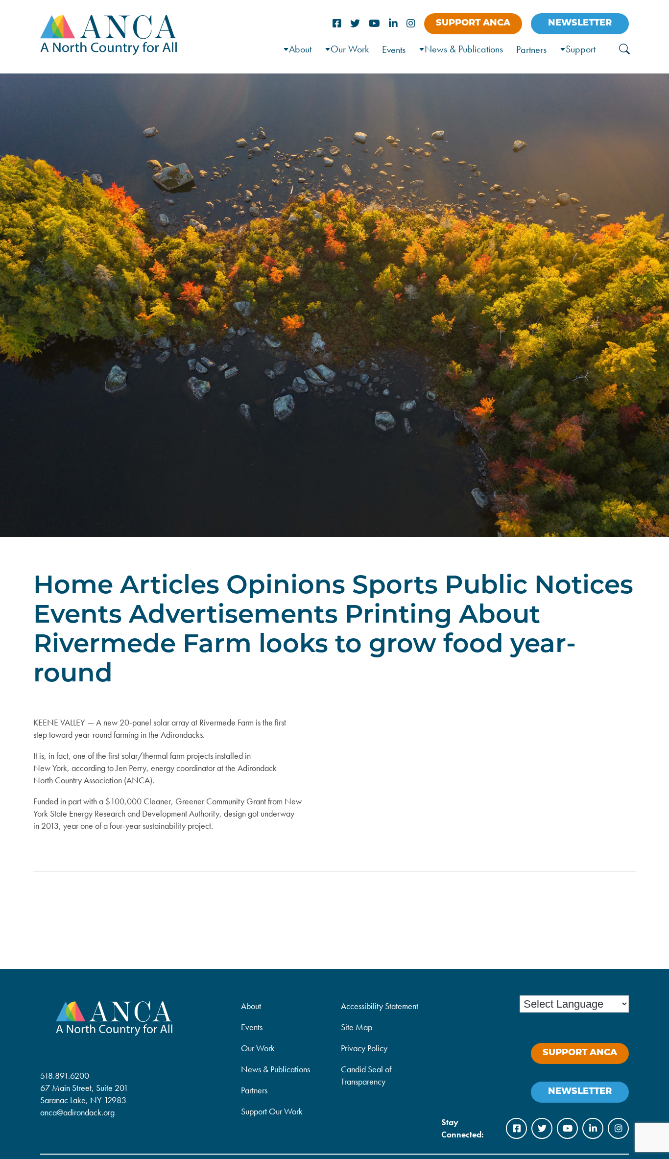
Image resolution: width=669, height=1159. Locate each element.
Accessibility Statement (379, 1006)
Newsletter (580, 23)
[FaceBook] (337, 24)
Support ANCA (473, 23)
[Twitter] (355, 24)
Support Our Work (272, 1111)
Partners (531, 49)
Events (394, 49)
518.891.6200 (64, 1075)
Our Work (350, 49)
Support (581, 49)
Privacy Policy (364, 1048)
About (251, 1006)
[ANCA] (108, 52)
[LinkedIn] (393, 24)
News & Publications (464, 49)
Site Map (356, 1027)
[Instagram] (410, 24)
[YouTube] (374, 24)
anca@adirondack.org (77, 1112)
